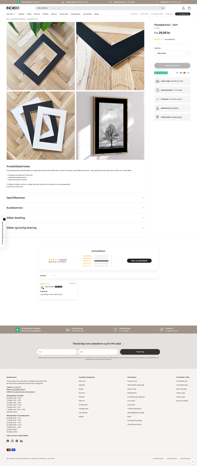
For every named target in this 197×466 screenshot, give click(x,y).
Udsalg (96, 14)
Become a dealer (182, 401)
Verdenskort (64, 14)
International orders (134, 424)
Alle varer (10, 14)
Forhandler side (181, 381)
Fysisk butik (144, 14)
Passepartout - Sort (32, 19)
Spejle (29, 14)
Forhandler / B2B (157, 14)
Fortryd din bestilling (134, 420)
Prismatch (169, 14)
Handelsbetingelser (158, 458)
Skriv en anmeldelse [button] (139, 261)
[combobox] (100, 8)
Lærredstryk (87, 14)
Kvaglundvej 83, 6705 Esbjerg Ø (24, 392)
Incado (156, 28)
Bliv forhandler (181, 389)
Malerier (54, 14)
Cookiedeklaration (185, 458)
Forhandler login (182, 385)
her (22, 186)
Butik (129, 416)
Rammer (37, 14)
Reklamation (132, 393)
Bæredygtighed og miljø (135, 412)
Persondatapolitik (172, 458)
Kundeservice (132, 381)
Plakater (46, 14)
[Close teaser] (4, 219)
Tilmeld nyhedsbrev (134, 408)
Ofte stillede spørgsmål (135, 385)
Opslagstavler (76, 14)
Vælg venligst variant (172, 65)
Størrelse (157, 48)
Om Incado (131, 401)
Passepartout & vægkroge (18, 19)
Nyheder (21, 14)
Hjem (8, 19)
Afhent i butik (177, 117)
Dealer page (180, 393)
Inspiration (134, 14)
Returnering (131, 389)
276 (35, 331)
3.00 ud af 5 (63, 259)
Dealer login (180, 397)
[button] (189, 8)
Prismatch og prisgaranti (136, 397)
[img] (45, 284)
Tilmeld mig (140, 352)
